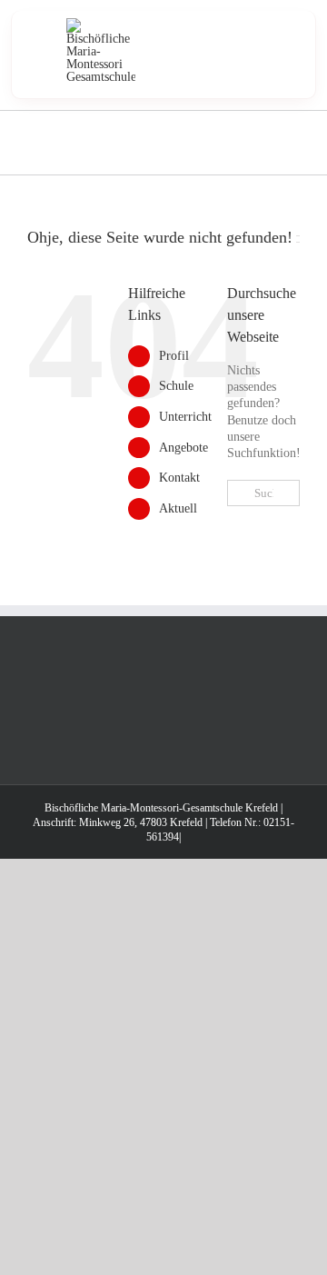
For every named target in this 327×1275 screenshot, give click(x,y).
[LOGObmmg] (100, 24)
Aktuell (178, 508)
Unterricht (185, 416)
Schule (176, 386)
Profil (174, 356)
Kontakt (179, 477)
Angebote (183, 447)
